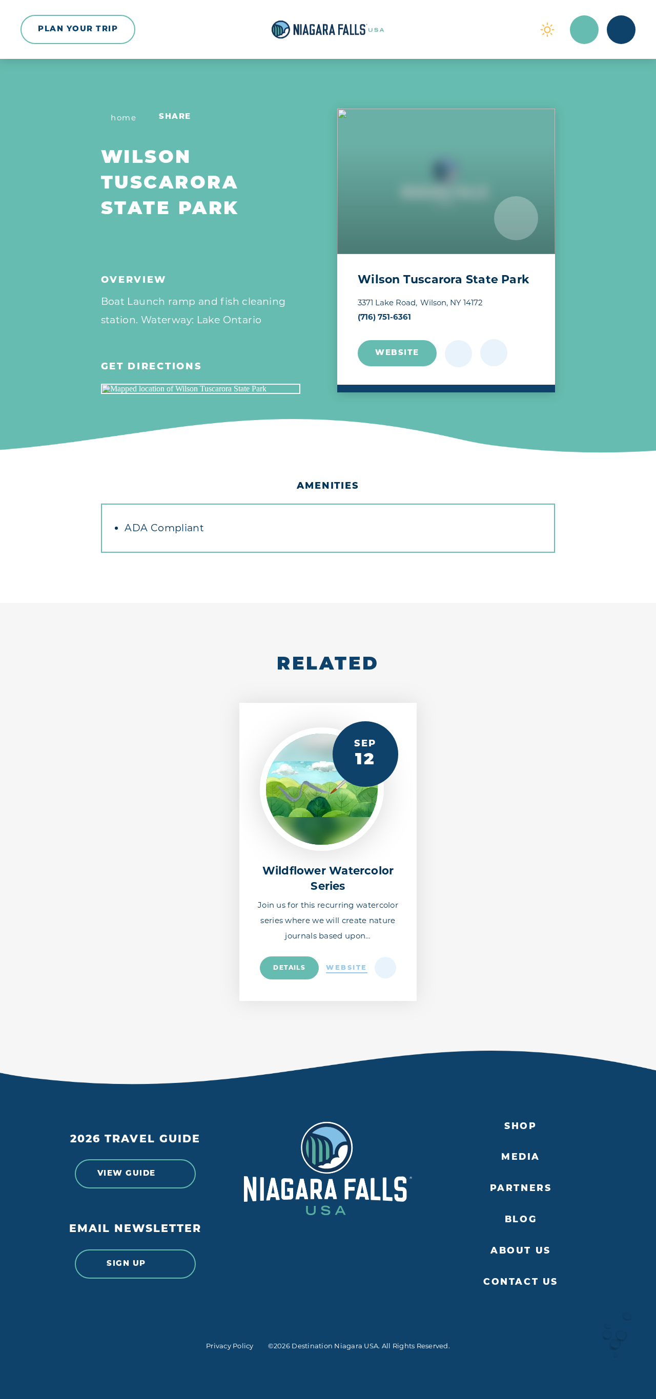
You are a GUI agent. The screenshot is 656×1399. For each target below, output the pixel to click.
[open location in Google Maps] (200, 389)
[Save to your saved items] (458, 353)
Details (289, 968)
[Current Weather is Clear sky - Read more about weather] (547, 29)
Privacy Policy (230, 1346)
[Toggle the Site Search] (584, 29)
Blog (521, 1220)
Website (397, 353)
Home (123, 117)
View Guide (126, 1174)
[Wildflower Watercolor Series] (321, 789)
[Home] (328, 29)
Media (520, 1157)
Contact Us (520, 1282)
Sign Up (126, 1264)
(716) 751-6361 (384, 317)
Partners (521, 1188)
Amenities (328, 486)
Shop (520, 1126)
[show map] (493, 352)
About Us (520, 1251)
